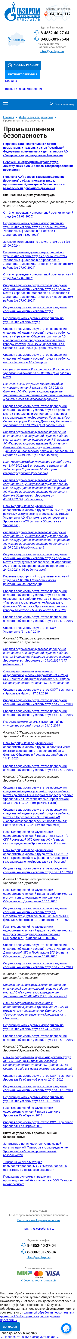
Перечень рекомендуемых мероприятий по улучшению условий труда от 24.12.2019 (33, 1027)
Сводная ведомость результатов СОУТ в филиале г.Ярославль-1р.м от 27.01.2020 (38, 691)
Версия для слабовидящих (24, 89)
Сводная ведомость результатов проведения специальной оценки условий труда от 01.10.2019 (38, 619)
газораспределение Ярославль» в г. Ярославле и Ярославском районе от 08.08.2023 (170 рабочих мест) (37, 373)
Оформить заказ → (45, 1337)
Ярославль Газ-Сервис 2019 (22, 1126)
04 (52, 14)
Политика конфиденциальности (38, 1220)
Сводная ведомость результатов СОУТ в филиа (36, 1122)
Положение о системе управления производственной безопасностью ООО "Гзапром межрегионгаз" (37, 1180)
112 (67, 14)
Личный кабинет (25, 65)
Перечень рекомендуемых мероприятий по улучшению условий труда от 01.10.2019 (33, 723)
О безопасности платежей (38, 1280)
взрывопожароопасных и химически (29, 1166)
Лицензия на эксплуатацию (22, 1162)
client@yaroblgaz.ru (52, 51)
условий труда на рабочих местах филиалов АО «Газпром (36, 360)
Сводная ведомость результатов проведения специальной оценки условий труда (35, 309)
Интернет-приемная (22, 74)
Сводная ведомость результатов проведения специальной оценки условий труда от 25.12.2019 (38, 702)
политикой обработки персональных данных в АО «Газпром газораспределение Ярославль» (37, 1316)
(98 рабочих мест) (31, 499)
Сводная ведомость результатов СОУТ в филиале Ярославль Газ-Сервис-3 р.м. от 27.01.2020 (38, 1077)
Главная (8, 117)
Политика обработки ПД (38, 1228)
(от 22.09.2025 (21, 216)
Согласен (10, 1326)
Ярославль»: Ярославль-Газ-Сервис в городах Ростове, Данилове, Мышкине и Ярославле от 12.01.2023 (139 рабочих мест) (37, 421)
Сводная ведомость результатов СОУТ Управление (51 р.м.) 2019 (30, 630)
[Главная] (22, 12)
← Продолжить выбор (15, 1337)
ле (71, 1122)
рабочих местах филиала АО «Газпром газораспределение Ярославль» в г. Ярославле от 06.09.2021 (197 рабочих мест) (37, 658)
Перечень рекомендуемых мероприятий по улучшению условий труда (33, 320)
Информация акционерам (36, 117)
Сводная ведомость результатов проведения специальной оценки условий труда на (34, 434)
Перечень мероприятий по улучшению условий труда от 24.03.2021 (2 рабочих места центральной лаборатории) (36, 580)
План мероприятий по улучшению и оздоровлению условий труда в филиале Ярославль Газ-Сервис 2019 (31, 1111)
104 (59, 14)
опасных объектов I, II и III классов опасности (35, 1168)
